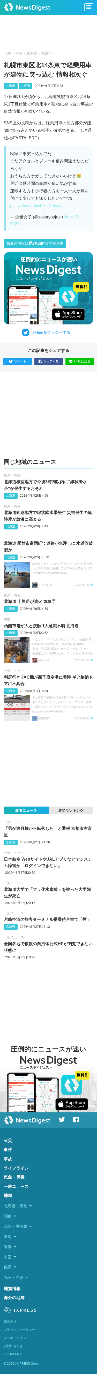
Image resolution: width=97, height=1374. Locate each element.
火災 (8, 1140)
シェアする (51, 361)
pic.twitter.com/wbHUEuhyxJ (36, 205)
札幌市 (46, 53)
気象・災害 (12, 475)
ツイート (20, 361)
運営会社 (10, 1322)
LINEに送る (82, 361)
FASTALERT (12, 1354)
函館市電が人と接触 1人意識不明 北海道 (41, 626)
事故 (19, 53)
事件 (8, 1149)
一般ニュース (14, 671)
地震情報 (12, 1288)
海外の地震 (14, 1297)
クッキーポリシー (16, 1338)
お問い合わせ (13, 1346)
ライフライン (14, 537)
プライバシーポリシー (19, 1330)
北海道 (31, 53)
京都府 (10, 842)
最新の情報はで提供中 (35, 243)
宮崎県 (10, 927)
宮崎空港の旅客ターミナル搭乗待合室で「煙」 (47, 919)
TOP (7, 53)
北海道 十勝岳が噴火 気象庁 (30, 601)
